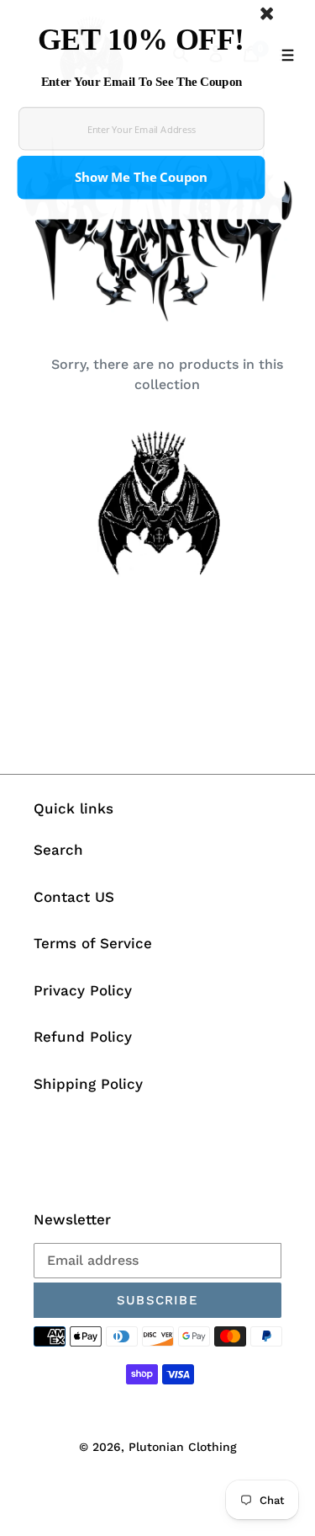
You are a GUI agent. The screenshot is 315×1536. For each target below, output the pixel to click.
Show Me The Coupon (141, 177)
